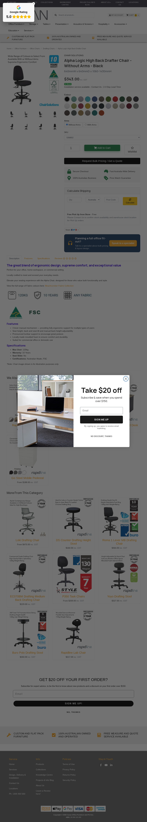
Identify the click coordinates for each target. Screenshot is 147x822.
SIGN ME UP (101, 419)
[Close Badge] (33, 3)
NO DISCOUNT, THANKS (101, 436)
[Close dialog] (125, 378)
